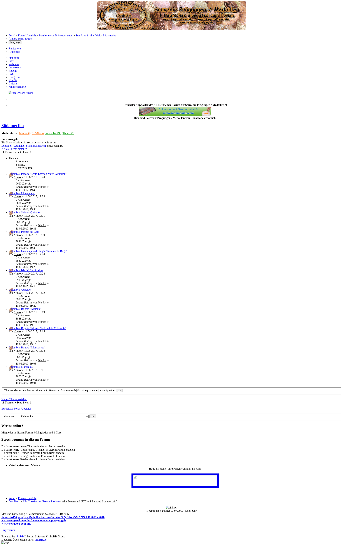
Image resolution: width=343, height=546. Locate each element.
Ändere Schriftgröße (20, 38)
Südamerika (109, 35)
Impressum (15, 67)
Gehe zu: (9, 416)
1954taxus (38, 133)
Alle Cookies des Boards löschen (41, 501)
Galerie (13, 83)
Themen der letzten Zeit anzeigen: (23, 390)
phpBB (20, 536)
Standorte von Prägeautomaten (56, 35)
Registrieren (15, 48)
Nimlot (17, 177)
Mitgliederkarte (17, 86)
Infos (11, 61)
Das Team (14, 501)
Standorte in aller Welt (88, 35)
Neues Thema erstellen (14, 148)
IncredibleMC (53, 133)
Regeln (13, 70)
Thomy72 (68, 133)
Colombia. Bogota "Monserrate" (27, 347)
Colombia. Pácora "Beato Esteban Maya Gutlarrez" (38, 173)
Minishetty (25, 133)
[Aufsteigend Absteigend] (111, 390)
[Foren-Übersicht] (171, 29)
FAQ (11, 73)
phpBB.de (40, 539)
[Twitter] (21, 92)
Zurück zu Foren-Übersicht (16, 408)
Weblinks (14, 64)
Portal (12, 35)
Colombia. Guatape (20, 289)
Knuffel (13, 80)
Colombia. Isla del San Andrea (26, 270)
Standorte (14, 57)
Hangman (14, 77)
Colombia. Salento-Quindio (24, 212)
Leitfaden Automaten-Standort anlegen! (23, 145)
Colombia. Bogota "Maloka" (25, 308)
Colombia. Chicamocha (22, 193)
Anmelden (14, 51)
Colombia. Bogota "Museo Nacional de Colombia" (37, 328)
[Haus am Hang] (175, 485)
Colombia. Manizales (21, 366)
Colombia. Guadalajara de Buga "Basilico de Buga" (38, 251)
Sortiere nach (68, 390)
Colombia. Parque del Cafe (24, 231)
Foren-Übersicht (27, 35)
